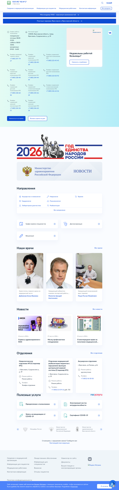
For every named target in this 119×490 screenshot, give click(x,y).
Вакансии (37, 468)
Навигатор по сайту (68, 458)
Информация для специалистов (41, 463)
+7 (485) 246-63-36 (52, 91)
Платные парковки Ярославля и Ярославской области (58, 21)
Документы (65, 462)
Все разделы (106, 8)
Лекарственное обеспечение (45, 458)
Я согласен (104, 486)
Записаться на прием (16, 118)
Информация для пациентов (46, 8)
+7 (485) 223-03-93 (52, 76)
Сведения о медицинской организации (20, 8)
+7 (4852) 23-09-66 (57, 390)
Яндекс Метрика (40, 484)
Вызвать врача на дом (37, 118)
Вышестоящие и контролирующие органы (71, 467)
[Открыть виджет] (112, 483)
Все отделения (96, 353)
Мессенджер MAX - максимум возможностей (58, 15)
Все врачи (98, 248)
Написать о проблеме (79, 62)
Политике (74, 486)
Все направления (59, 210)
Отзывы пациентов (41, 472)
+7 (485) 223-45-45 (52, 60)
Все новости (97, 309)
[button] (102, 3)
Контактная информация (87, 8)
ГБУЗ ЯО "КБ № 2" (19, 2)
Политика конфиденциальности (19, 480)
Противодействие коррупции (59, 443)
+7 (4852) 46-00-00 (87, 378)
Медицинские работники (67, 8)
